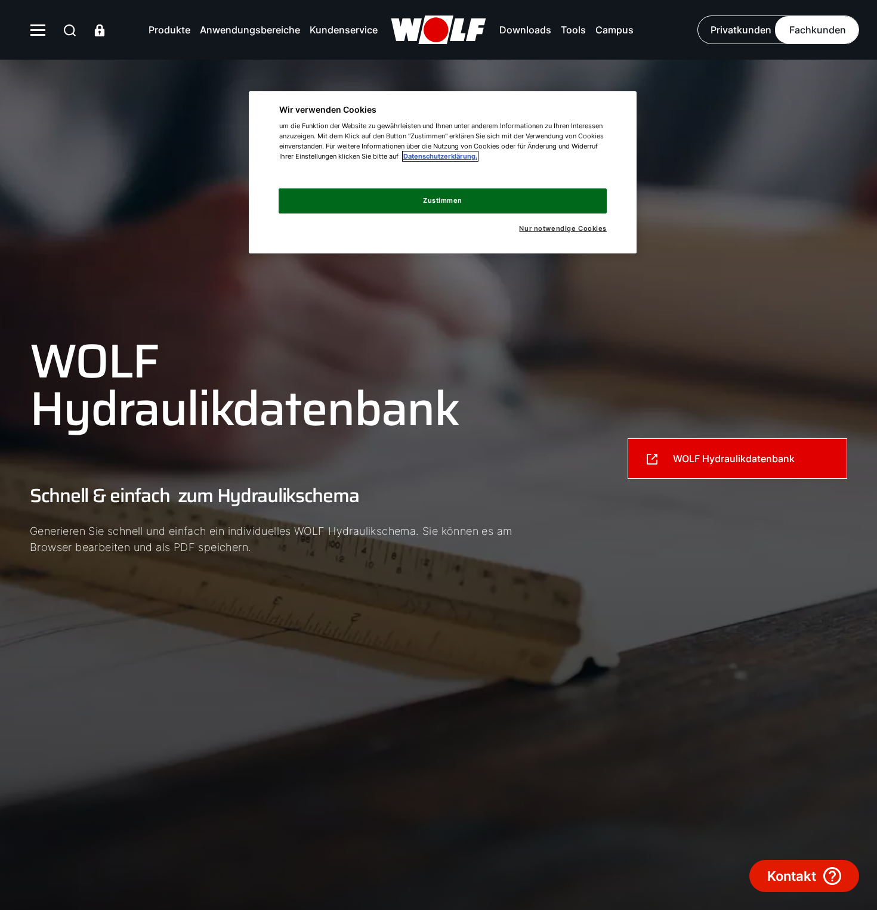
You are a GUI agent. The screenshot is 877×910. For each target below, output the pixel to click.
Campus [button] (614, 30)
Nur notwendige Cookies (563, 228)
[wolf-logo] (438, 30)
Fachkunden (817, 30)
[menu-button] (38, 29)
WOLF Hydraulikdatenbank (734, 459)
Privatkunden (741, 30)
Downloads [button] (525, 30)
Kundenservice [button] (344, 30)
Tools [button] (573, 30)
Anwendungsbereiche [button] (250, 30)
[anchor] (70, 30)
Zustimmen (442, 200)
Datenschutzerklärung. (440, 156)
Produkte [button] (169, 30)
